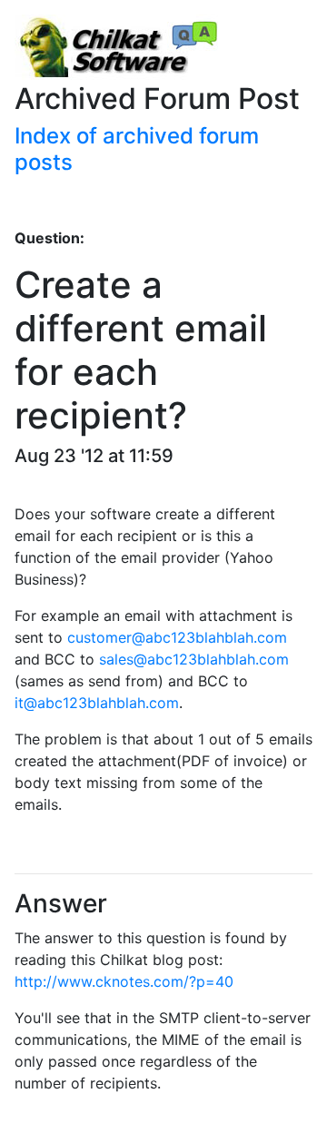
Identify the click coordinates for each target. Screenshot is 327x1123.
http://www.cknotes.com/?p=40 (124, 981)
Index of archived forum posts (137, 149)
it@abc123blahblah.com (97, 703)
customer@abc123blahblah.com (177, 637)
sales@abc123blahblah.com (194, 659)
